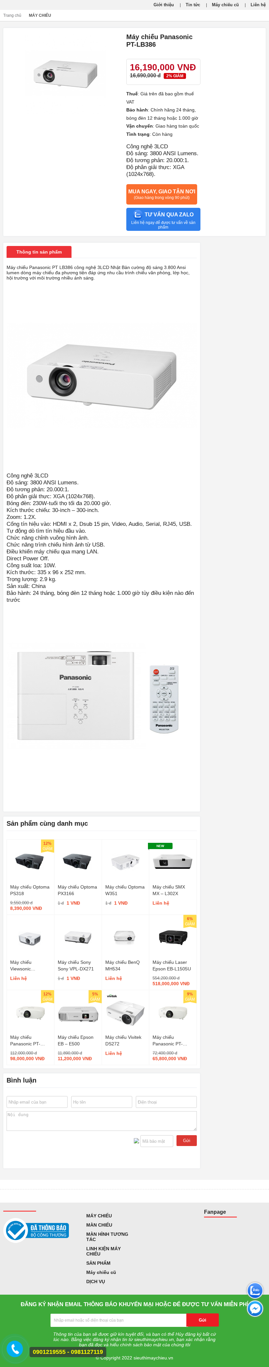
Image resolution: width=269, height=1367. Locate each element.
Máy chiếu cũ (225, 4)
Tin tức (193, 4)
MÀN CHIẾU (99, 1225)
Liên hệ (258, 4)
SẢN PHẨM (98, 1263)
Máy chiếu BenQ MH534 (122, 965)
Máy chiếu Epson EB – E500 (75, 1040)
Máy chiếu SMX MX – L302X (169, 890)
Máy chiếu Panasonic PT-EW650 (168, 1041)
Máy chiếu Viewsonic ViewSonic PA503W (30, 966)
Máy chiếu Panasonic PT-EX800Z (25, 1041)
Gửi (186, 1140)
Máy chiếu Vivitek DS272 (123, 1040)
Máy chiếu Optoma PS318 (30, 890)
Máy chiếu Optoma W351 (125, 890)
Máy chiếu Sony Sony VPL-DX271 (76, 965)
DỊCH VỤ (95, 1281)
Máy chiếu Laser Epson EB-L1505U (172, 965)
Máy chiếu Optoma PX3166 (77, 890)
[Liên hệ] (14, 1352)
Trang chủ (12, 15)
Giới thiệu (164, 4)
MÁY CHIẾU (40, 15)
